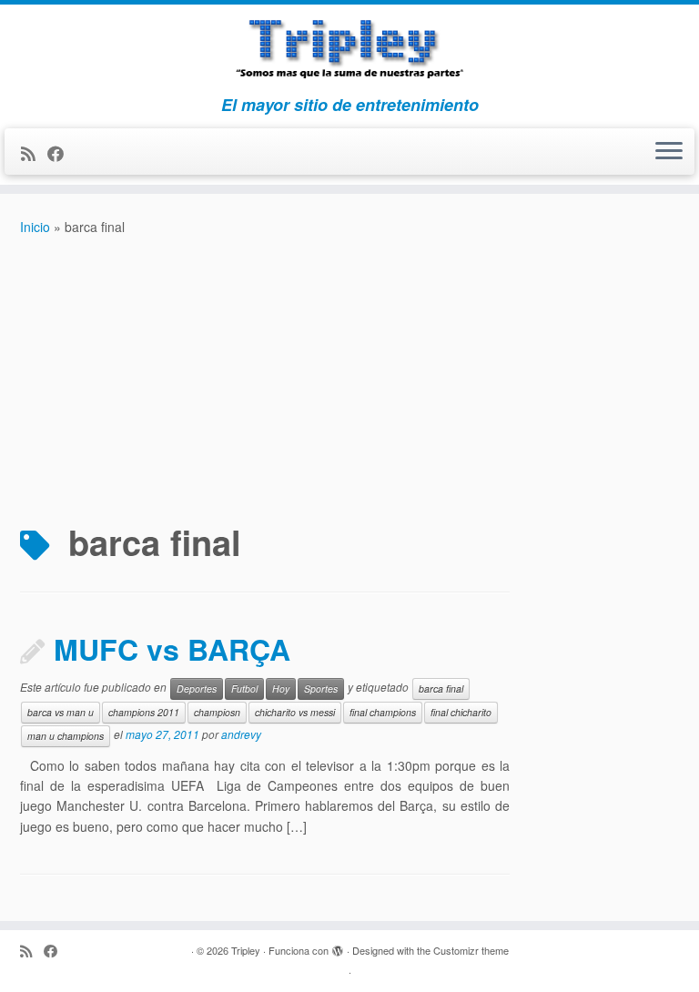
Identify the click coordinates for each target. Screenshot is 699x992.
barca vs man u (60, 712)
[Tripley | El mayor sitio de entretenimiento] (349, 50)
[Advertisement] (349, 374)
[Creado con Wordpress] (337, 946)
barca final (441, 688)
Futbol (244, 688)
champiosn (217, 712)
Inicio (35, 227)
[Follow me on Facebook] (61, 153)
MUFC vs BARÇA (172, 649)
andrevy (241, 734)
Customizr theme (471, 950)
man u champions (65, 736)
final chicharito (461, 712)
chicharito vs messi (295, 712)
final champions (383, 712)
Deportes (197, 688)
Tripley (245, 950)
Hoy (280, 688)
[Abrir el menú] (669, 152)
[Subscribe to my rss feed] (34, 153)
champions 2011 (143, 712)
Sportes (321, 688)
